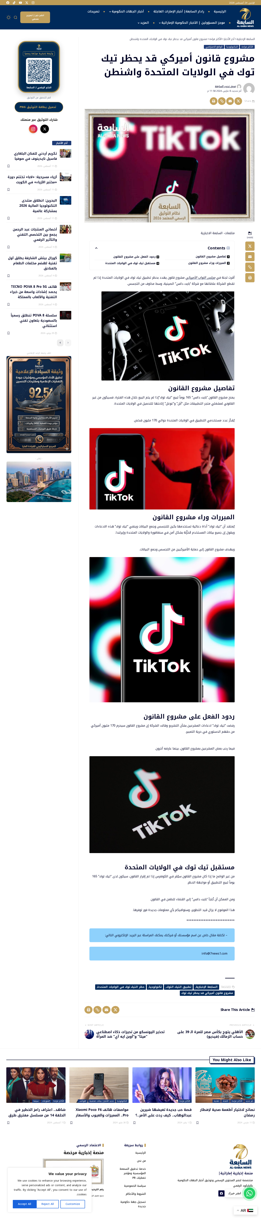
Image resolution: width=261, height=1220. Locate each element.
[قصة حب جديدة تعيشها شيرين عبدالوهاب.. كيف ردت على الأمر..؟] (162, 1085)
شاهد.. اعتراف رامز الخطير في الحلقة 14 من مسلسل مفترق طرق (37, 1112)
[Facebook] (7, 2)
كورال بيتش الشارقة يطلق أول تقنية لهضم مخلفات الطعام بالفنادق (32, 263)
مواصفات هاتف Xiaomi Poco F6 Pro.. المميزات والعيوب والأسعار (102, 1112)
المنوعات (46, 1101)
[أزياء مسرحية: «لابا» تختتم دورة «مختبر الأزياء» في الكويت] (65, 177)
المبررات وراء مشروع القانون (207, 263)
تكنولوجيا (155, 987)
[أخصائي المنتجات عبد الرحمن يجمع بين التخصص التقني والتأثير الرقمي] (65, 229)
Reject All (47, 1204)
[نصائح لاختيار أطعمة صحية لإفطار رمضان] (225, 1085)
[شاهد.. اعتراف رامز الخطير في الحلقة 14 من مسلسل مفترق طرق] (36, 1085)
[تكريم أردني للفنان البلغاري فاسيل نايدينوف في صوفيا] (65, 153)
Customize (73, 1204)
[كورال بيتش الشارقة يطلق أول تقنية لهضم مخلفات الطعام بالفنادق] (65, 258)
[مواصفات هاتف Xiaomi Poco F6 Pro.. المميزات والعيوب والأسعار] (99, 1085)
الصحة (225, 1101)
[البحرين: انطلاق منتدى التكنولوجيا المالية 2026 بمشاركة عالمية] (65, 200)
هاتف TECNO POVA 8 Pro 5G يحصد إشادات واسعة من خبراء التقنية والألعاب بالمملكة (33, 292)
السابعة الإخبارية (207, 987)
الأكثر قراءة (247, 47)
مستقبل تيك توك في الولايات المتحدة (130, 263)
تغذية (216, 1101)
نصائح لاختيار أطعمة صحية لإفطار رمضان (227, 1112)
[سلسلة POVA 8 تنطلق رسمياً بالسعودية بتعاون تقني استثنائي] (65, 315)
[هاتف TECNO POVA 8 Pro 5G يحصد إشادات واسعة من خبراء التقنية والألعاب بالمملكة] (65, 286)
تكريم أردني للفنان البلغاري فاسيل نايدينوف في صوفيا (35, 155)
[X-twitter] (26, 2)
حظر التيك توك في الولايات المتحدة (120, 987)
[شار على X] (44, 129)
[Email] (230, 101)
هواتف (82, 1101)
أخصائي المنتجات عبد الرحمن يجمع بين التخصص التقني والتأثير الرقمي (35, 234)
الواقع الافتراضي (214, 47)
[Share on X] (238, 101)
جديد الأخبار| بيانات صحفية (101, 1101)
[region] (50, 1190)
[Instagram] (33, 2)
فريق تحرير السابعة (225, 86)
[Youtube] (20, 2)
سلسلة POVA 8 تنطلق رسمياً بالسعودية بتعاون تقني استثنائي (34, 320)
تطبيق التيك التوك (178, 987)
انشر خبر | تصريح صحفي (35, 17)
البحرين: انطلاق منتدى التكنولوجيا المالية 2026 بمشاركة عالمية (38, 205)
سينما (36, 1101)
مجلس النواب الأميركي (200, 278)
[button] (16, 17)
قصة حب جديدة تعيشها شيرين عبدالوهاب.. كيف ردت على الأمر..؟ (163, 1112)
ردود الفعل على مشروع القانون (134, 256)
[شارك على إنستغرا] (33, 129)
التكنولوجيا (232, 47)
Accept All (24, 1204)
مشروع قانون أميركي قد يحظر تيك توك (207, 993)
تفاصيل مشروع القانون (211, 256)
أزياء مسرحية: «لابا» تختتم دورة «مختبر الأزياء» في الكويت (32, 179)
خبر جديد (249, 1101)
